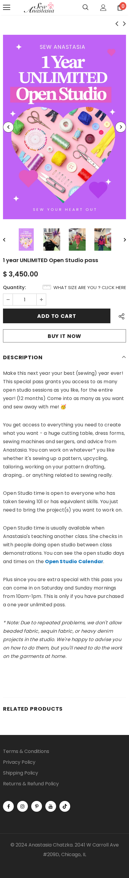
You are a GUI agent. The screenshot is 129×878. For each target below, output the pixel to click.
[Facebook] (8, 806)
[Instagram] (22, 806)
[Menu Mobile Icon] (6, 7)
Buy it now (65, 336)
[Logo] (39, 7)
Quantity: (14, 287)
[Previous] (8, 127)
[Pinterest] (36, 806)
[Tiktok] (64, 806)
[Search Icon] (85, 7)
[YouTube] (50, 806)
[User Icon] (103, 7)
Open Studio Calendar (74, 561)
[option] (64, 127)
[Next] (120, 127)
